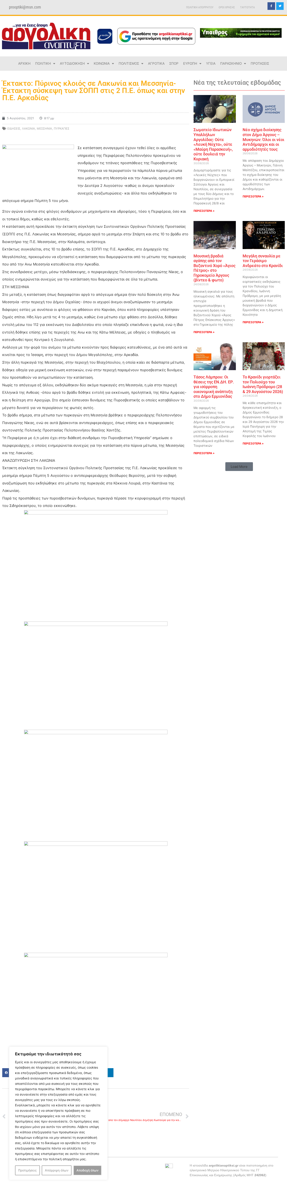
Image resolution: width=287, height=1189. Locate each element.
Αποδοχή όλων (87, 1170)
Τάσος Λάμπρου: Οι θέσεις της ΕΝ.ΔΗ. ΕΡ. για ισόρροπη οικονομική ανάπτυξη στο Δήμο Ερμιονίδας (214, 387)
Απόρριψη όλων (56, 1170)
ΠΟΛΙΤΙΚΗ (43, 63)
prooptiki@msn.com (25, 7)
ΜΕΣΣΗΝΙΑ (44, 128)
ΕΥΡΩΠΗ (190, 63)
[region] (58, 1113)
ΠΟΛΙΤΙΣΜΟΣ (129, 63)
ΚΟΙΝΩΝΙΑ (102, 63)
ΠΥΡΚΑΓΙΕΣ (61, 128)
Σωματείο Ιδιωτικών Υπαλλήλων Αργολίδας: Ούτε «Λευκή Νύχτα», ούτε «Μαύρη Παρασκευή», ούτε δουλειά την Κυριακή (213, 144)
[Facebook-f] (271, 6)
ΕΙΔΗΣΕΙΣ (13, 128)
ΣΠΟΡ (173, 63)
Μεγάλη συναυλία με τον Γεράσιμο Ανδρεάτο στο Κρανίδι (263, 261)
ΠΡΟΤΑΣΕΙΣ (260, 63)
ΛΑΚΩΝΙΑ (28, 128)
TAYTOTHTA (247, 7)
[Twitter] (280, 6)
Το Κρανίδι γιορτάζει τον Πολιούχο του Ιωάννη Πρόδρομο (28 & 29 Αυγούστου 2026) (263, 384)
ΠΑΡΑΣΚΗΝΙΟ (231, 63)
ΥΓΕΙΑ (210, 63)
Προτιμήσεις (27, 1170)
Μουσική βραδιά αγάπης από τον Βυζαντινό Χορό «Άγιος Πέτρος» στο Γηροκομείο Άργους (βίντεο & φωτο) (214, 268)
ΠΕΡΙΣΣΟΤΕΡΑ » (204, 210)
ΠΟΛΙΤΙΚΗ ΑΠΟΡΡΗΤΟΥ (199, 7)
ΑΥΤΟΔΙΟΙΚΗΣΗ (72, 63)
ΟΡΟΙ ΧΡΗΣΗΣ (227, 7)
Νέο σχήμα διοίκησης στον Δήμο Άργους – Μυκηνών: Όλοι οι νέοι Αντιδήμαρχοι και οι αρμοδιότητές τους (263, 139)
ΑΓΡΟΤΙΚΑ (156, 63)
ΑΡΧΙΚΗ (24, 63)
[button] (239, 466)
